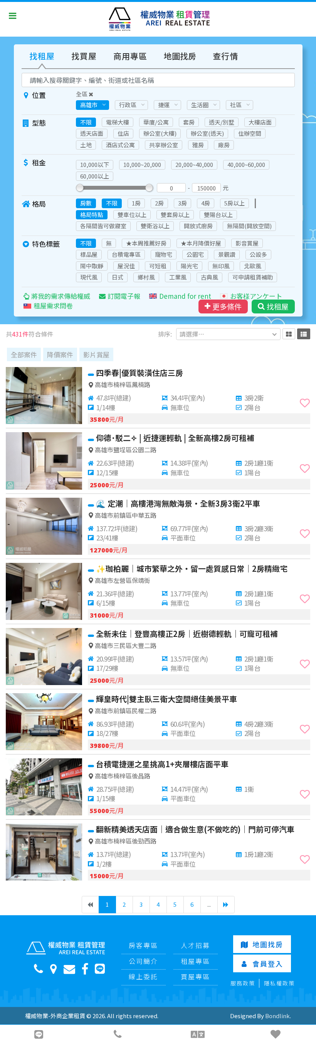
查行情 (225, 56)
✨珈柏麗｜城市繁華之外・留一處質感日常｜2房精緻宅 (191, 568)
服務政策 (242, 983)
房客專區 (143, 945)
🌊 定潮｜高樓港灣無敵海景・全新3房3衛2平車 (178, 503)
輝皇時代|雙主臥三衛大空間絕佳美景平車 (166, 698)
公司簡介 (143, 961)
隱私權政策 (279, 983)
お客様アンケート (256, 296)
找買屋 (84, 56)
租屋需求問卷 (53, 305)
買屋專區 (195, 976)
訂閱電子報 (124, 296)
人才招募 (195, 945)
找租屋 (42, 56)
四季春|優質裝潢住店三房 (139, 372)
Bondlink (277, 1016)
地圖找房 (180, 56)
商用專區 (130, 56)
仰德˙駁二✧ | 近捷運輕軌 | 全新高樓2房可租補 (175, 437)
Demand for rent (185, 296)
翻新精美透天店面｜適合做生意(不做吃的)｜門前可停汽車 (195, 829)
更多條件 (227, 306)
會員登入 (267, 963)
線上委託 (143, 976)
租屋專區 (195, 961)
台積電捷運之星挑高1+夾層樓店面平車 (162, 764)
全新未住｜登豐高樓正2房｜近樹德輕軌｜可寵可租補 (187, 633)
